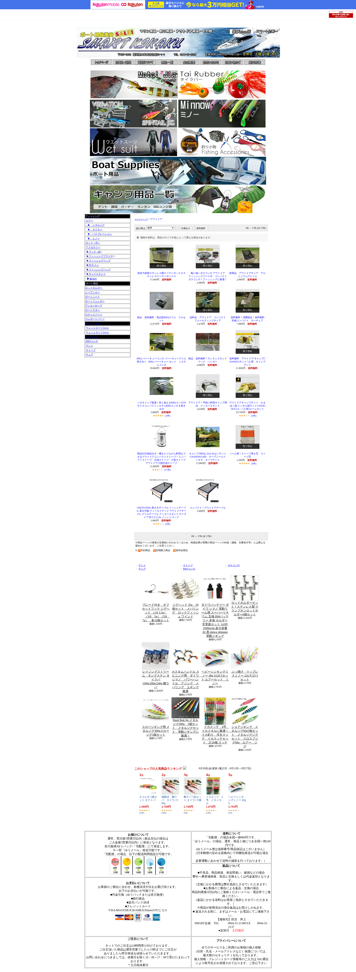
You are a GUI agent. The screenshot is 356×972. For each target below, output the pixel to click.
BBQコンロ (91, 341)
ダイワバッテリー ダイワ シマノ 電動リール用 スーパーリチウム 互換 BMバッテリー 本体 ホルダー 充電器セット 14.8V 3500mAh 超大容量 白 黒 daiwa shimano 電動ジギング (215, 620)
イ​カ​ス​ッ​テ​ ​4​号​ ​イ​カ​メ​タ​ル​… (214, 800)
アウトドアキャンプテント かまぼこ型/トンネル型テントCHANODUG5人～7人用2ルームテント (247, 405)
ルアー (89, 220)
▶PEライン (92, 265)
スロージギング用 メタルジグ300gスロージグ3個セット (155, 730)
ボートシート (92, 296)
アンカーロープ (93, 305)
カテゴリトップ (141, 219)
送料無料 (200, 228)
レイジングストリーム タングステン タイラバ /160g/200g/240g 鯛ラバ (155, 679)
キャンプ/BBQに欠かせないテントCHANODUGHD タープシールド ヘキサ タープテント (208, 456)
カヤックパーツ (93, 314)
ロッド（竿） (92, 242)
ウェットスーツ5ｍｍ (97, 328)
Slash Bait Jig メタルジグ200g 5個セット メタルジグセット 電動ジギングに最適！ (185, 727)
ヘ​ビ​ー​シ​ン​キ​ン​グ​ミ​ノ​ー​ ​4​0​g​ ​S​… (237, 800)
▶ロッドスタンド (96, 274)
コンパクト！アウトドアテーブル (208, 507)
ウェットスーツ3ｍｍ (97, 332)
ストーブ (90, 350)
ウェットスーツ (93, 323)
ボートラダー (92, 310)
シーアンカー (92, 292)
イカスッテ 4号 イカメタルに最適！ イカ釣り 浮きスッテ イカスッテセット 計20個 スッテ (216, 734)
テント (89, 345)
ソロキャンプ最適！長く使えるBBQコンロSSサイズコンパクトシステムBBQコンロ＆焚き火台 (161, 405)
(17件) (167, 469)
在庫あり (185, 228)
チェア (89, 354)
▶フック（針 (93, 251)
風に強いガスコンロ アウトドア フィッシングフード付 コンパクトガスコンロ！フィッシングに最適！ (207, 276)
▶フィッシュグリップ (98, 260)
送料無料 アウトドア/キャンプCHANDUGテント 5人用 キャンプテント (247, 361)
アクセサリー (93, 247)
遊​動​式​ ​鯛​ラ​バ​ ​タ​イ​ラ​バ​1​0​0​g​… (169, 800)
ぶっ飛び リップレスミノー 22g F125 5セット (244, 675)
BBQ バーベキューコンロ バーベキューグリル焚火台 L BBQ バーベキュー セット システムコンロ (161, 361)
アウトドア (92, 336)
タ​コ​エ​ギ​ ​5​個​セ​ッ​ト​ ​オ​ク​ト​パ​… (148, 800)
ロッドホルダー (94, 288)
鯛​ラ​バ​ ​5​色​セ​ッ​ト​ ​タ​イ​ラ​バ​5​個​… (192, 800)
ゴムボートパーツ (95, 319)
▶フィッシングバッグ (98, 269)
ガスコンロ (234, 565)
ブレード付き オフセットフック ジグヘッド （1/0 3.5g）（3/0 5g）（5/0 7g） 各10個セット (156, 612)
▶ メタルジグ (95, 225)
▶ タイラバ (95, 229)
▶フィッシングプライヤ (99, 256)
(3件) (167, 415)
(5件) (253, 463)
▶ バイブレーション (100, 234)
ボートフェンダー (95, 301)
